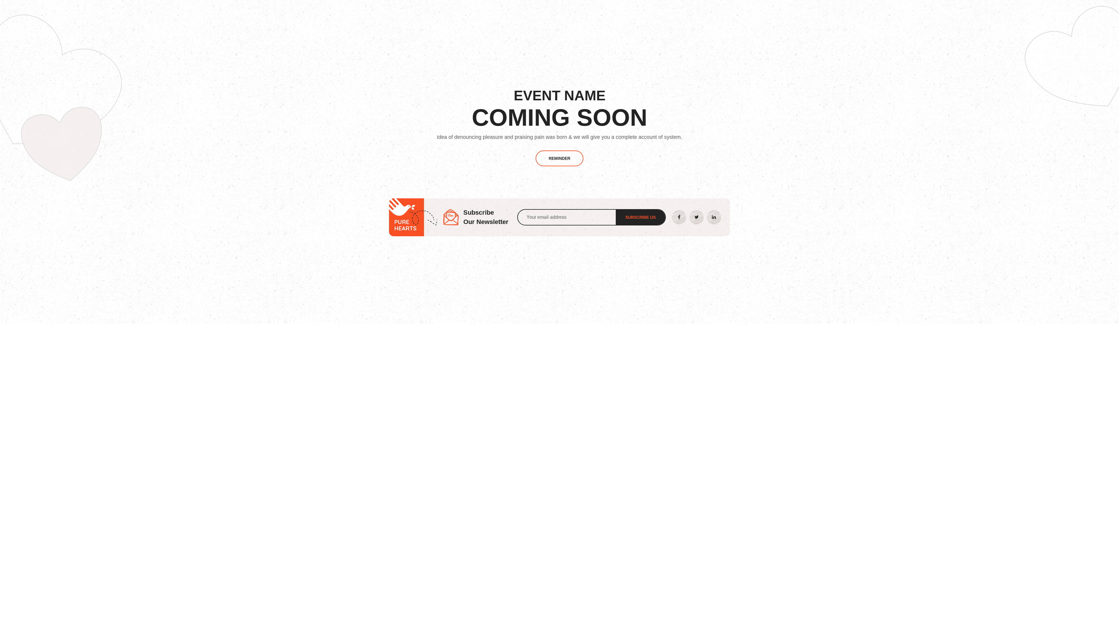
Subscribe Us (640, 217)
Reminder (559, 158)
